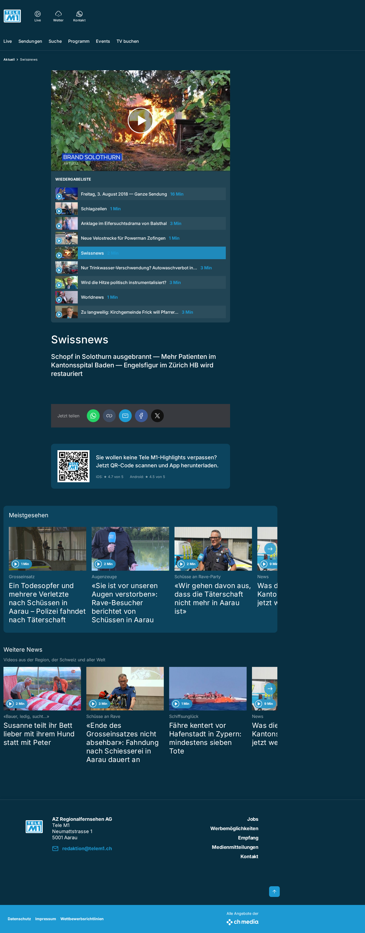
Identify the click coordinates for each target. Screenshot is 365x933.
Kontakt (249, 856)
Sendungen (30, 41)
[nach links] (11, 549)
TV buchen (128, 41)
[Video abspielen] (140, 120)
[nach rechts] (270, 549)
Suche (55, 41)
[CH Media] (242, 921)
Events (103, 41)
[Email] (125, 415)
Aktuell (9, 59)
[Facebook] (141, 415)
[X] (157, 415)
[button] (109, 415)
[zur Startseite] (12, 16)
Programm (79, 41)
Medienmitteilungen (235, 847)
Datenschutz (19, 918)
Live (7, 41)
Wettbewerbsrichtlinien (82, 918)
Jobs (252, 819)
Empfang (248, 838)
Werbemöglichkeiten (234, 828)
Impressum (45, 918)
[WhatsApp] (93, 415)
